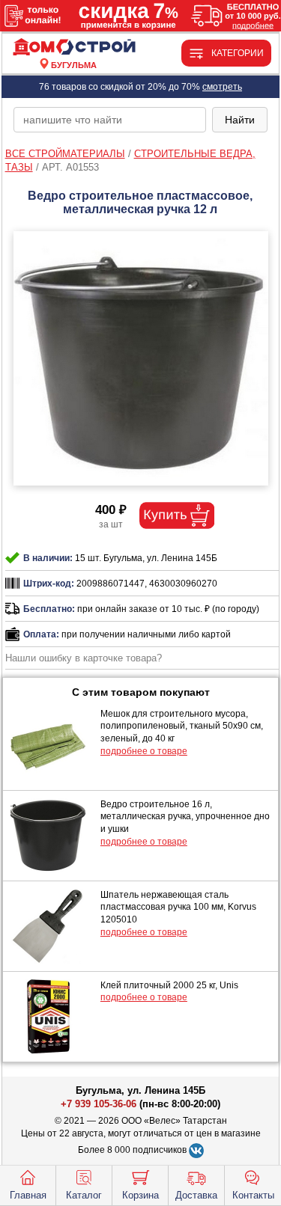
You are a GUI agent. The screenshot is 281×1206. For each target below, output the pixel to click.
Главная (28, 1195)
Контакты (253, 1195)
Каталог (84, 1195)
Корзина (140, 1195)
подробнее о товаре (143, 751)
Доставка (196, 1195)
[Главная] (74, 47)
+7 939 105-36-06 (98, 1103)
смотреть (222, 87)
